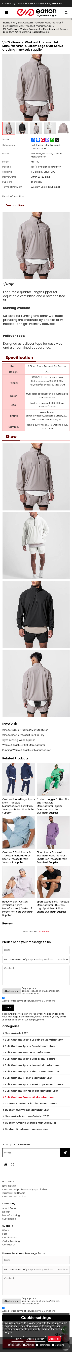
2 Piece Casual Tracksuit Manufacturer (25, 730)
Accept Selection (35, 1339)
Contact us (9, 1244)
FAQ (4, 1234)
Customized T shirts (14, 1196)
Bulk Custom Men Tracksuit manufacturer (27, 26)
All (14, 22)
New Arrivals (9, 1186)
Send (8, 1007)
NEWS (5, 1230)
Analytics (29, 1345)
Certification (9, 1237)
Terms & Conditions (45, 1000)
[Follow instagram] (12, 1164)
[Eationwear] (37, 12)
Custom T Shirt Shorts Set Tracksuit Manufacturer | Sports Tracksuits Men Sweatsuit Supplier (17, 857)
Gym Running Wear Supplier (18, 740)
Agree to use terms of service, (28, 1000)
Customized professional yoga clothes (24, 1189)
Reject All (17, 1339)
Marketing (59, 1345)
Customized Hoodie (13, 1193)
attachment (13, 991)
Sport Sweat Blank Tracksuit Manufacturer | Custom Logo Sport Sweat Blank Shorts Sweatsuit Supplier (53, 906)
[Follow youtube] (5, 1164)
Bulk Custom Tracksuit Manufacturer (39, 22)
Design (6, 1211)
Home (6, 22)
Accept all (54, 1339)
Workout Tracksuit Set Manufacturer (23, 745)
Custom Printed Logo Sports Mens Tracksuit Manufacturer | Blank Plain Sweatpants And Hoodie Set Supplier (18, 806)
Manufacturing (11, 1215)
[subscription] (64, 1152)
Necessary (16, 1345)
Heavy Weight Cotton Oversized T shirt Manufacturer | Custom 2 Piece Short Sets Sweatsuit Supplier (17, 908)
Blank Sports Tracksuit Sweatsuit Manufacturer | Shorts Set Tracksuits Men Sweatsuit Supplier (52, 857)
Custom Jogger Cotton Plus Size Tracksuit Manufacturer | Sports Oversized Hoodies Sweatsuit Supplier (53, 806)
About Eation (9, 1208)
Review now (43, 931)
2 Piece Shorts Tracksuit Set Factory (23, 735)
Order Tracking (11, 1241)
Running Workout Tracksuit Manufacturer (26, 750)
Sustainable (9, 1218)
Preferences (44, 1345)
